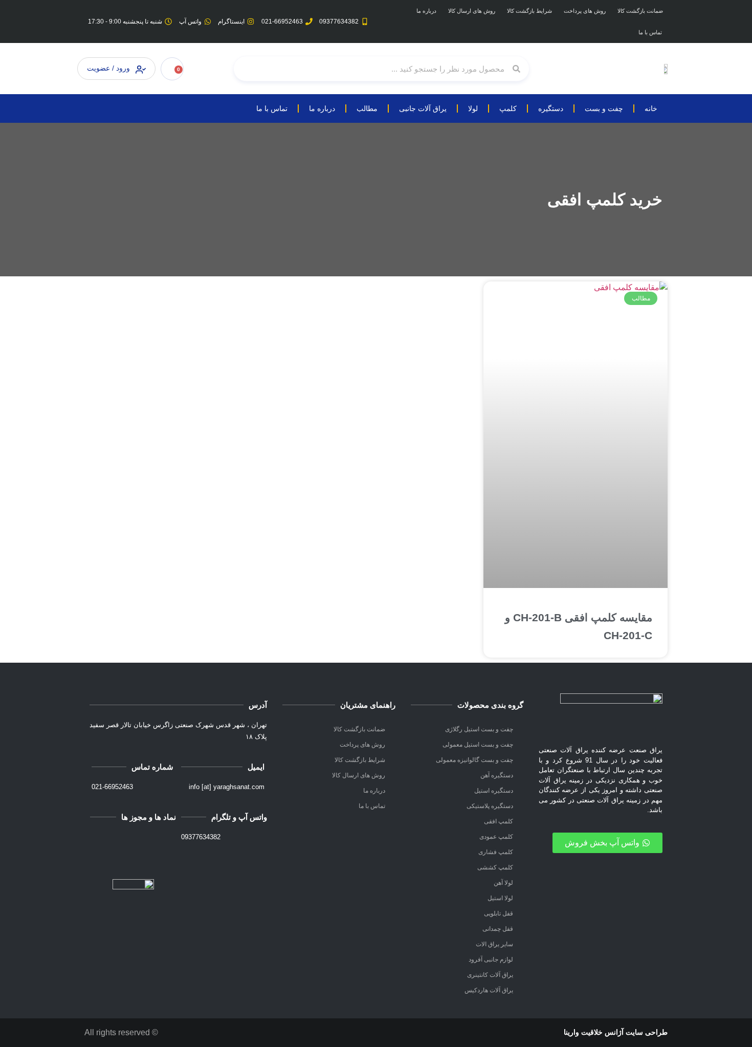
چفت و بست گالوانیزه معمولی (474, 760)
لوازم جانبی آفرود (491, 959)
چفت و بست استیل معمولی (478, 744)
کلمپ (508, 108)
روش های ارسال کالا (471, 11)
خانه (651, 108)
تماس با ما (650, 32)
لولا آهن (503, 882)
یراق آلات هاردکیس (489, 990)
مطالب (367, 108)
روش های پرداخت (585, 11)
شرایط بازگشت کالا (529, 11)
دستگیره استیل (493, 790)
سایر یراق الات (494, 944)
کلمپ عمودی (496, 836)
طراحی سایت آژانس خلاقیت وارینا (616, 1032)
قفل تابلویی (498, 913)
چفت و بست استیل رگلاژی (479, 729)
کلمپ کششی (495, 867)
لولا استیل (500, 898)
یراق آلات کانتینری (490, 974)
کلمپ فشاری (495, 852)
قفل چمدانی (497, 928)
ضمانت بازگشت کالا (640, 11)
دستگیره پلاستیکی (490, 806)
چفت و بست (604, 108)
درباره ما (426, 11)
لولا (473, 108)
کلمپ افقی (498, 821)
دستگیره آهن (496, 775)
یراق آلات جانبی (423, 108)
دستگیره (550, 108)
